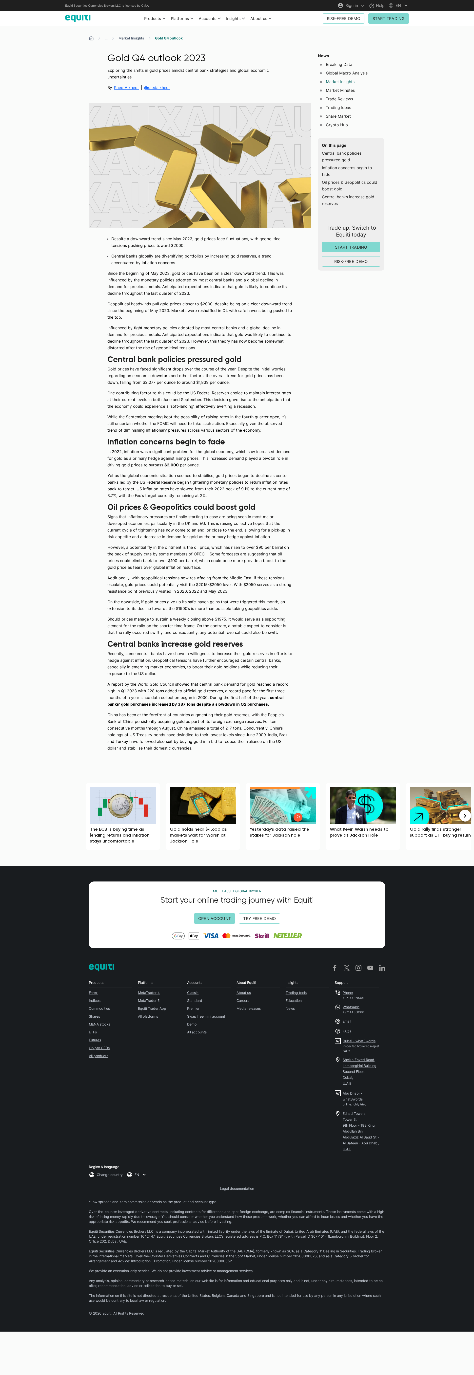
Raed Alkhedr (126, 87)
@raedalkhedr (157, 87)
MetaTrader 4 (149, 992)
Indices (94, 1000)
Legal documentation (237, 1188)
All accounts (197, 1032)
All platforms (148, 1016)
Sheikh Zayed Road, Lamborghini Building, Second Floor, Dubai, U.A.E (360, 1071)
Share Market (338, 116)
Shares (94, 1016)
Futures (95, 1040)
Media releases (249, 1008)
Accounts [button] (207, 18)
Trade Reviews (339, 98)
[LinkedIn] (382, 968)
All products (98, 1056)
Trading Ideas (338, 107)
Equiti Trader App (152, 1008)
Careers (243, 1000)
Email (347, 1021)
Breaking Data (339, 64)
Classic (192, 992)
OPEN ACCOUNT (214, 918)
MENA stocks (99, 1024)
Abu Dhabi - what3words (353, 1096)
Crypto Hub (337, 124)
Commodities (99, 1008)
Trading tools (296, 992)
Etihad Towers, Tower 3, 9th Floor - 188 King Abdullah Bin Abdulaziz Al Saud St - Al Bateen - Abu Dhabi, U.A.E (361, 1131)
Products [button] (152, 18)
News (290, 1008)
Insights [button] (233, 18)
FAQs (347, 1031)
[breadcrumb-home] (91, 38)
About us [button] (258, 18)
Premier (193, 1008)
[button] (399, 5)
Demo (192, 1024)
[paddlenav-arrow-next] (465, 816)
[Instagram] (358, 968)
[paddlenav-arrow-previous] (9, 816)
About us (244, 992)
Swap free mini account (206, 1016)
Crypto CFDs (99, 1048)
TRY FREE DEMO (259, 918)
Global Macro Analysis (347, 73)
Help (380, 5)
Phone (348, 992)
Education (294, 1000)
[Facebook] (335, 968)
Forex (93, 992)
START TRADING (389, 18)
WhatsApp (351, 1007)
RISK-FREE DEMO (343, 18)
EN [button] (137, 1175)
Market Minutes (340, 90)
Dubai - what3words (359, 1041)
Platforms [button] (180, 18)
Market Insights (131, 38)
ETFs (93, 1032)
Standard (194, 1000)
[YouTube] (370, 968)
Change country (110, 1175)
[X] (347, 968)
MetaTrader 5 (149, 1000)
